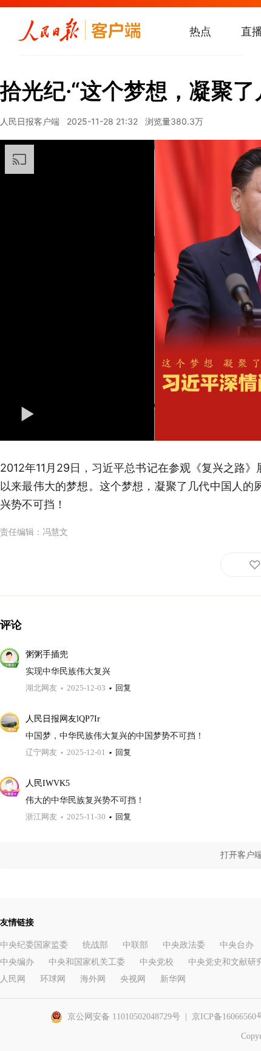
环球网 (53, 979)
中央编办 (17, 962)
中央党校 (157, 962)
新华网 (173, 979)
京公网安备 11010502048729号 (123, 1016)
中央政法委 (184, 944)
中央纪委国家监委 (34, 944)
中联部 (135, 944)
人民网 (12, 979)
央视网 (133, 979)
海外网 (93, 979)
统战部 (95, 944)
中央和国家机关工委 (87, 962)
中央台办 (237, 944)
